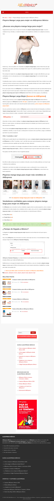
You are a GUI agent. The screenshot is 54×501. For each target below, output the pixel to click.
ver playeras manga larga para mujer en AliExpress (27, 197)
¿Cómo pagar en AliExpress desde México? (14, 464)
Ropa (10, 17)
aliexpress (6, 272)
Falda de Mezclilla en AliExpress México (22, 309)
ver (11, 214)
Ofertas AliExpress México (25, 383)
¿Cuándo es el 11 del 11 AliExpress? (12, 487)
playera (19, 272)
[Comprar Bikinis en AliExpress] (7, 302)
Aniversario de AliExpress (25, 390)
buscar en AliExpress (36, 96)
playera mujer (25, 272)
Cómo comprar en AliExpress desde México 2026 (15, 461)
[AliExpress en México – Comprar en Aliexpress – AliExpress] (27, 7)
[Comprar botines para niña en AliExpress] (7, 293)
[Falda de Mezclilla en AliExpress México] (7, 312)
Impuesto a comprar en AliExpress (12, 468)
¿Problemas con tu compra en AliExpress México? (16, 471)
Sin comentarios (25, 282)
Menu (27, 12)
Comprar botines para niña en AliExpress (23, 289)
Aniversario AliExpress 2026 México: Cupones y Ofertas (17, 489)
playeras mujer (32, 272)
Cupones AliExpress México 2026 (26, 381)
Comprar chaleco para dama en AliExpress (23, 279)
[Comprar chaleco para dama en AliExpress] (7, 283)
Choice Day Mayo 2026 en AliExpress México (14, 491)
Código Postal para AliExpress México (27, 364)
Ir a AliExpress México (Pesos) (27, 336)
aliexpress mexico (13, 272)
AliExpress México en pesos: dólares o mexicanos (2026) (17, 466)
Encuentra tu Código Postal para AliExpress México (16, 473)
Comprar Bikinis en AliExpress (20, 299)
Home (5, 17)
